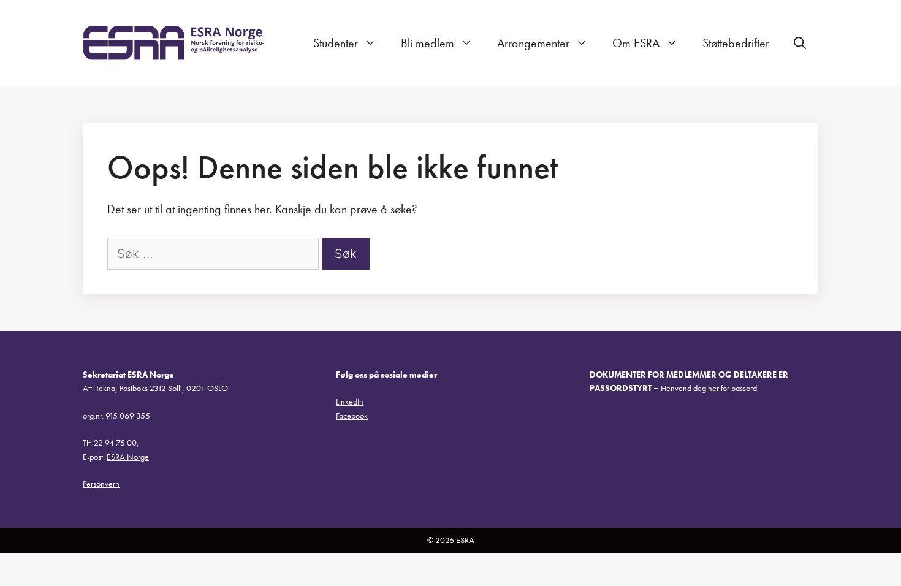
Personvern (101, 483)
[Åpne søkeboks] (799, 43)
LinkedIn (349, 401)
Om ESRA (636, 43)
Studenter (335, 43)
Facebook (352, 415)
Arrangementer (533, 43)
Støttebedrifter (735, 43)
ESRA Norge (128, 456)
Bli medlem (427, 43)
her (713, 388)
